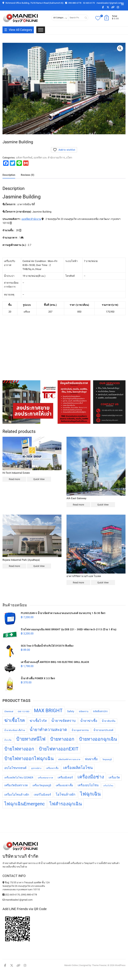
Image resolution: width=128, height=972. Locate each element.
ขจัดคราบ (83, 711)
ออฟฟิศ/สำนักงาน (31, 219)
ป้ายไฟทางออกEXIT (58, 749)
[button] (120, 48)
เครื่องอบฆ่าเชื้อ (64, 785)
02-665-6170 (89, 3)
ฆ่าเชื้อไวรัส (38, 721)
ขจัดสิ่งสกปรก (100, 711)
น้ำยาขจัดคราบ (63, 721)
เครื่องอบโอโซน (88, 785)
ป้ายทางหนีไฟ (31, 739)
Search (84, 18)
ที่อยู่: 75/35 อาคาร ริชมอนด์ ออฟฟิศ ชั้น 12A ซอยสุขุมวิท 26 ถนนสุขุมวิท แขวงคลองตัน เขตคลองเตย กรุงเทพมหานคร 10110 (26, 886)
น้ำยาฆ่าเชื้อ (88, 721)
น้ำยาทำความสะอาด (48, 729)
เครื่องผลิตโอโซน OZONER (18, 777)
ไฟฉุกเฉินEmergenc (24, 804)
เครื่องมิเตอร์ (65, 777)
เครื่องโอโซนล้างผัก (16, 794)
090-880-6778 (74, 3)
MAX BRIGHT (48, 710)
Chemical (8, 711)
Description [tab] (8, 174)
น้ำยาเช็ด (8, 740)
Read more (14, 479)
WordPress (120, 965)
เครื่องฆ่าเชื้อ (52, 768)
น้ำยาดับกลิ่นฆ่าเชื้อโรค (14, 730)
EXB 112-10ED (23, 712)
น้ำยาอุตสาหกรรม (80, 730)
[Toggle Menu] (40, 29)
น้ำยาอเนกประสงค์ (103, 730)
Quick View (39, 479)
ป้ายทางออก (62, 739)
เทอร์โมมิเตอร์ (42, 794)
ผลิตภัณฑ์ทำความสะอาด (69, 759)
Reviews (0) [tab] (27, 174)
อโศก (69, 157)
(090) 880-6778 (29, 894)
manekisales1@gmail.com (109, 3)
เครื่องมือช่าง (91, 777)
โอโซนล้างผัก (65, 794)
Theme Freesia (99, 965)
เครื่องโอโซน (108, 786)
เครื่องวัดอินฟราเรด (16, 785)
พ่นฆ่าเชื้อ (91, 759)
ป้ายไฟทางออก (19, 749)
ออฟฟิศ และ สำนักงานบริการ (49, 157)
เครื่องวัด (114, 777)
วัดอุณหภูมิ (107, 759)
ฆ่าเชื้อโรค (14, 720)
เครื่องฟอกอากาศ (45, 778)
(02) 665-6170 (12, 894)
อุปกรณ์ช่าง (36, 768)
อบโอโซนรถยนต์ (15, 768)
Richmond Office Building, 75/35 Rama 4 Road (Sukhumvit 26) (34, 3)
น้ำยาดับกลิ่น (108, 721)
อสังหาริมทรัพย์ (24, 157)
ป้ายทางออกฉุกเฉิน (98, 739)
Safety (70, 711)
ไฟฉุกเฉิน (90, 794)
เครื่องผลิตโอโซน (78, 767)
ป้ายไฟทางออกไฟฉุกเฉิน (29, 758)
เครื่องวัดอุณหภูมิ (41, 785)
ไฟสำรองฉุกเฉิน (66, 804)
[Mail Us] (3, 899)
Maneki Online (71, 965)
